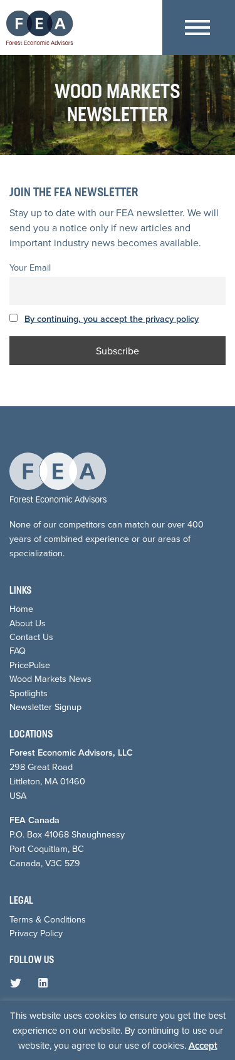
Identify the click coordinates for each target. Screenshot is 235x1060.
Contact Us (31, 637)
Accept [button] (203, 1045)
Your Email (30, 267)
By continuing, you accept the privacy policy (111, 319)
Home (21, 609)
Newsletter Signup (45, 707)
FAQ (17, 651)
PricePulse (29, 665)
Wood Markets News (50, 679)
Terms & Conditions (47, 919)
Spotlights (28, 693)
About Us (27, 623)
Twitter (18, 985)
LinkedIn (46, 985)
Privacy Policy (36, 933)
